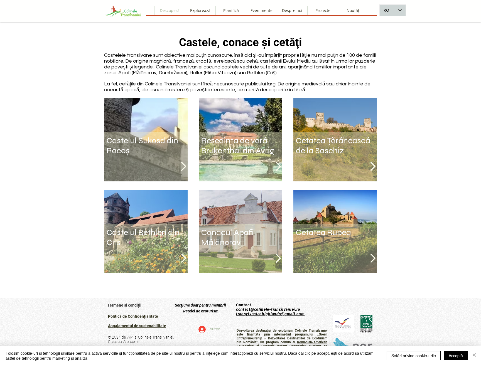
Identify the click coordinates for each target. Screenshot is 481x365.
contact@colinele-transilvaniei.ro (268, 309)
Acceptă (456, 355)
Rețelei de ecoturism (201, 311)
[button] (292, 10)
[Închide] (474, 356)
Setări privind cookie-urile (413, 355)
